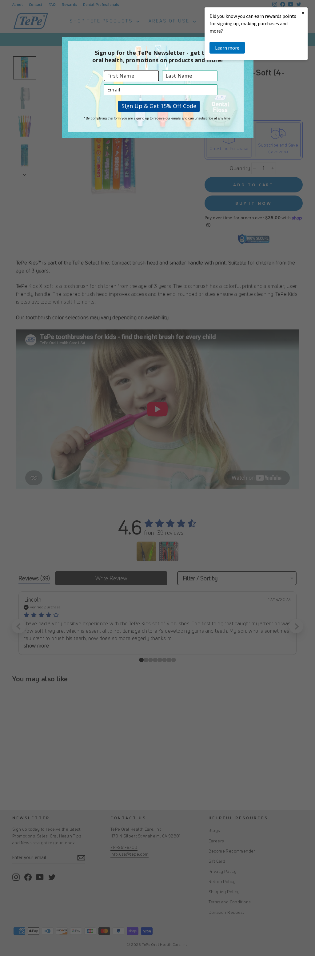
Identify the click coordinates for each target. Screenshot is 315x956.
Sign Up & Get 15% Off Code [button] (159, 106)
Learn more (227, 48)
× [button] (303, 13)
